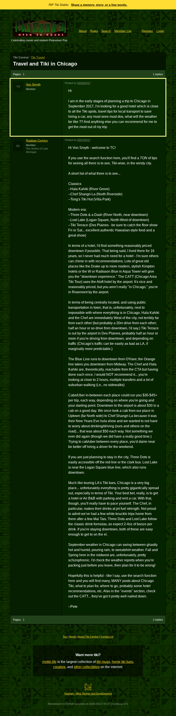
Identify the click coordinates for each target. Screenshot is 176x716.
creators (59, 667)
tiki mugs (103, 662)
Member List (122, 31)
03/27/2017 (84, 140)
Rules (94, 31)
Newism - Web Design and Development (88, 693)
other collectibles (87, 667)
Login (160, 31)
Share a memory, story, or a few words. (99, 4)
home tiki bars (122, 662)
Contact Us (106, 636)
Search (106, 31)
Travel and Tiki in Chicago (45, 64)
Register (147, 31)
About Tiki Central (88, 636)
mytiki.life (49, 662)
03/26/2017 (84, 83)
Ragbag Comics (37, 140)
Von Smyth (33, 84)
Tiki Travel (38, 57)
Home (72, 636)
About (83, 31)
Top (65, 636)
